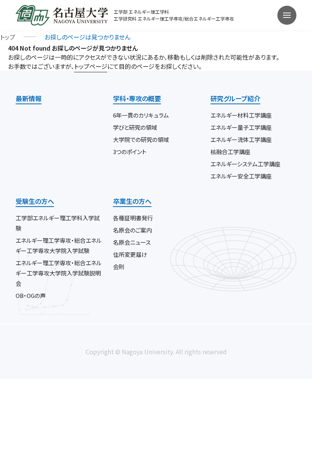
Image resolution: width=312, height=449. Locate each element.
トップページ (90, 66)
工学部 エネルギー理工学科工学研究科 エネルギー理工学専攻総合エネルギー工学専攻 (174, 15)
